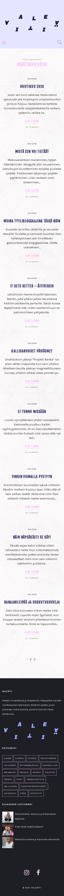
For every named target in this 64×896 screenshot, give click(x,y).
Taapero (8, 779)
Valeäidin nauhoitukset (33, 786)
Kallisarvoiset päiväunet (32, 351)
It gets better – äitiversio (32, 286)
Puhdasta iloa (50, 765)
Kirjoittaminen (48, 758)
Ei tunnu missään (32, 412)
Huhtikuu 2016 (32, 86)
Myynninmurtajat (29, 765)
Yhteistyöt (36, 793)
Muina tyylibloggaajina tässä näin (32, 221)
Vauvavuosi (10, 793)
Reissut (37, 772)
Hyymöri (32, 758)
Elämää (7, 758)
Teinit (19, 779)
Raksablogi (10, 772)
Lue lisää (32, 121)
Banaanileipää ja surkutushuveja (32, 602)
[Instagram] (26, 872)
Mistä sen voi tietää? (32, 151)
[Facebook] (38, 872)
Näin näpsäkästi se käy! (32, 537)
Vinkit (23, 793)
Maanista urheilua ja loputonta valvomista (37, 839)
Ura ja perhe (10, 786)
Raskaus (24, 772)
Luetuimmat (10, 765)
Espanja (19, 758)
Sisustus (50, 772)
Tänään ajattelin (35, 779)
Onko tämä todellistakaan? (29, 826)
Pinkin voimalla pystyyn (32, 477)
